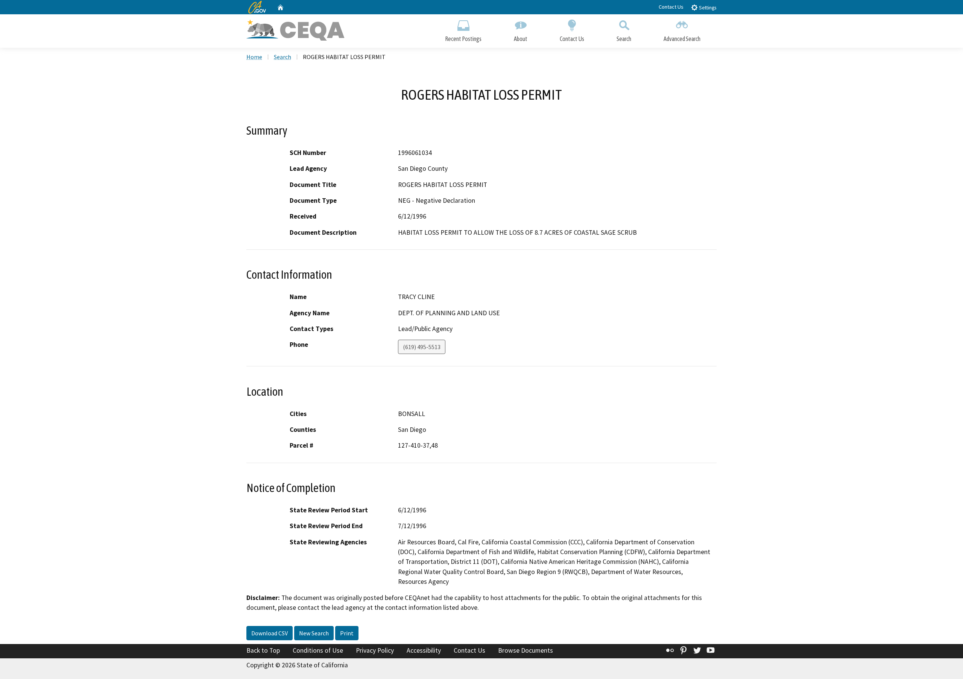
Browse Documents (525, 650)
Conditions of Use (318, 650)
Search (624, 38)
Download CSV (269, 633)
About (520, 38)
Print (347, 633)
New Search (314, 633)
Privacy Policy (375, 650)
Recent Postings (463, 38)
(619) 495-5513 (421, 347)
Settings (707, 8)
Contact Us (671, 6)
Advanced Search (682, 38)
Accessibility (424, 650)
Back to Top (263, 650)
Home (254, 57)
